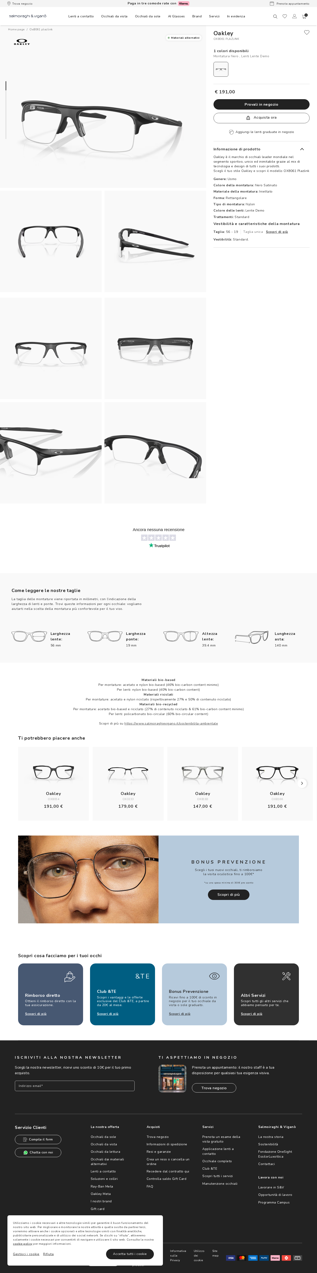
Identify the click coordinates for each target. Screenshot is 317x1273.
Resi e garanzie (159, 1152)
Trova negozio (22, 4)
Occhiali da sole (103, 1137)
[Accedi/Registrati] (294, 16)
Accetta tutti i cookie (130, 1254)
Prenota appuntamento (293, 4)
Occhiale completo (217, 1161)
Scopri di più (277, 232)
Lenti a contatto (103, 1171)
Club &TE (209, 1168)
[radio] (220, 69)
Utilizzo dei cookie (199, 1255)
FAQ (150, 1186)
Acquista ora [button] (264, 117)
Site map (215, 1253)
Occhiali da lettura (105, 1152)
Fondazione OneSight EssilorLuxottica (275, 1154)
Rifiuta (48, 1254)
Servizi (214, 16)
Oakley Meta (101, 1194)
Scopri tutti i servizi (217, 1176)
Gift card (98, 1209)
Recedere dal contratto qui (168, 1171)
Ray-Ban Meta (102, 1186)
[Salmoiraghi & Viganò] (27, 16)
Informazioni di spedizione (167, 1144)
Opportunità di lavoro (275, 1195)
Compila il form (41, 1139)
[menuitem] (81, 16)
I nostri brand (101, 1201)
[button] (304, 17)
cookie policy (22, 1244)
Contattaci (266, 1164)
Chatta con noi (41, 1152)
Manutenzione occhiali (220, 1183)
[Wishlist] (285, 16)
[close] (307, 32)
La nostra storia (270, 1137)
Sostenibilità (268, 1144)
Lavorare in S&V (271, 1187)
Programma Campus (274, 1202)
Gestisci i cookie (26, 1254)
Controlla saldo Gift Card (167, 1179)
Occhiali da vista (104, 1144)
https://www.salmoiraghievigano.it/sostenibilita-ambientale (171, 723)
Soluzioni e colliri (104, 1179)
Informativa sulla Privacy (178, 1255)
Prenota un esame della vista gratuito (221, 1139)
